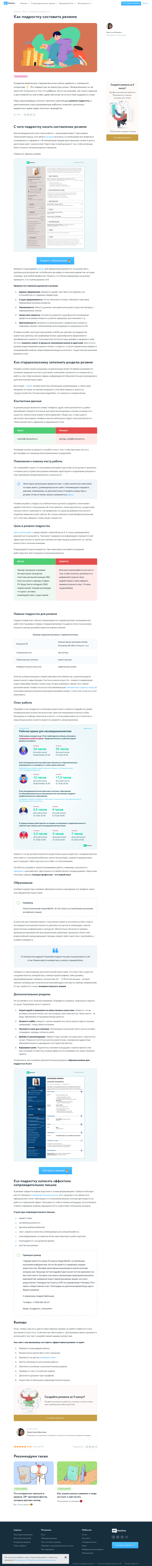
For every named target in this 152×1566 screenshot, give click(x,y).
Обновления (87, 1553)
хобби (29, 386)
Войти (145, 3)
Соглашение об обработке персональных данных (35, 1560)
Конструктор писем (22, 1538)
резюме (49, 137)
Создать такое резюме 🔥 (55, 260)
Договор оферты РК (131, 1564)
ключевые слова (48, 1357)
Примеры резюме (49, 1538)
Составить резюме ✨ (125, 1545)
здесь (70, 494)
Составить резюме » (55, 1418)
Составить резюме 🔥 (55, 1170)
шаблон (40, 269)
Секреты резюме (21, 76)
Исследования (47, 1549)
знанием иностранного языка (80, 687)
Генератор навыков (22, 1542)
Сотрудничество (89, 1542)
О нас (84, 1534)
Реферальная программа (92, 1549)
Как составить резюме (51, 1542)
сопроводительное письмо (45, 1195)
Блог (43, 1534)
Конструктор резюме (23, 1534)
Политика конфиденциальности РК (109, 1564)
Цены (84, 1545)
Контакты (86, 1538)
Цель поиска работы (24, 532)
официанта (19, 871)
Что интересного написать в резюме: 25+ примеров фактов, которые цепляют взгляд (31, 1497)
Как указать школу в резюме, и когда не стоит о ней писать (76, 1495)
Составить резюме (131, 3)
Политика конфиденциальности (83, 1564)
